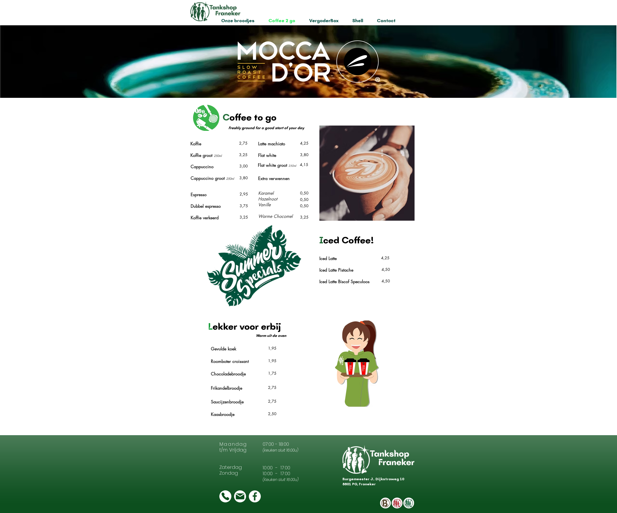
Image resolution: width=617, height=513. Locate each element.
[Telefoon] (225, 496)
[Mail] (240, 496)
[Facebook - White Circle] (255, 496)
